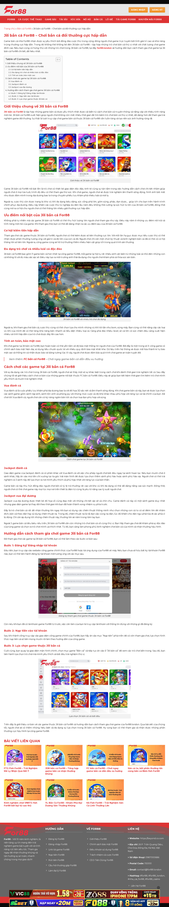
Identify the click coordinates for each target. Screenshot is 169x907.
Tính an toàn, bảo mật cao (23, 75)
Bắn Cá (98, 19)
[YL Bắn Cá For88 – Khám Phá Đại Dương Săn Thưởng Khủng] (64, 789)
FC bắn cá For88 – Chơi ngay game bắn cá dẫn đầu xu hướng (104, 769)
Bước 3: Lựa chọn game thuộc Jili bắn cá (29, 99)
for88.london (104, 48)
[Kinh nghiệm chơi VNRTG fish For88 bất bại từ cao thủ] (22, 789)
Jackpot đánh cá (19, 84)
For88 (11, 19)
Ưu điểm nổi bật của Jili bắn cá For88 (25, 66)
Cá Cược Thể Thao (30, 19)
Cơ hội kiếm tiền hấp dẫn (22, 69)
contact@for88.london (149, 869)
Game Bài (50, 19)
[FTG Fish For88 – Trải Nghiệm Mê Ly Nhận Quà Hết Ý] (22, 755)
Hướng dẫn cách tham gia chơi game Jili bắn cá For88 (33, 90)
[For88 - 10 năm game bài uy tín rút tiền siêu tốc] (21, 10)
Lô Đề (109, 19)
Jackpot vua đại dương (22, 87)
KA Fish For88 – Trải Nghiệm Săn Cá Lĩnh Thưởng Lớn (104, 804)
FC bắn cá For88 (34, 359)
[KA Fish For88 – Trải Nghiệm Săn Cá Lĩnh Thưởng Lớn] (105, 789)
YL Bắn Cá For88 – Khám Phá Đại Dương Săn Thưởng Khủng (63, 804)
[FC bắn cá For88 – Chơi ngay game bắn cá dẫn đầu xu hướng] (105, 755)
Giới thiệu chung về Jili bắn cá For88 (24, 63)
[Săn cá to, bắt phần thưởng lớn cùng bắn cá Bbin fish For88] (146, 755)
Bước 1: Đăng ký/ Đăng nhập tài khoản (28, 93)
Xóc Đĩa (75, 19)
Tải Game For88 (126, 19)
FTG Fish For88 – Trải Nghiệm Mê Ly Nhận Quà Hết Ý (20, 769)
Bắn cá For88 (24, 28)
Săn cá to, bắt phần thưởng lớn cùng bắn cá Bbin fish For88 (145, 769)
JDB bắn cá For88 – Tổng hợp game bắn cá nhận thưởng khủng (61, 771)
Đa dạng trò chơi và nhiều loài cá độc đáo (30, 72)
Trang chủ (9, 28)
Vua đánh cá (16, 81)
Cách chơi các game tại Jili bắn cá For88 (26, 78)
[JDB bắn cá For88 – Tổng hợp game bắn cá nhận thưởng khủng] (64, 755)
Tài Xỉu (63, 19)
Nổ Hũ (87, 19)
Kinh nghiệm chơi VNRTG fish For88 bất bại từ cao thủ (20, 804)
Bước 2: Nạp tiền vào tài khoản (25, 96)
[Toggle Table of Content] (57, 59)
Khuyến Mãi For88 (150, 19)
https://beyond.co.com (152, 838)
